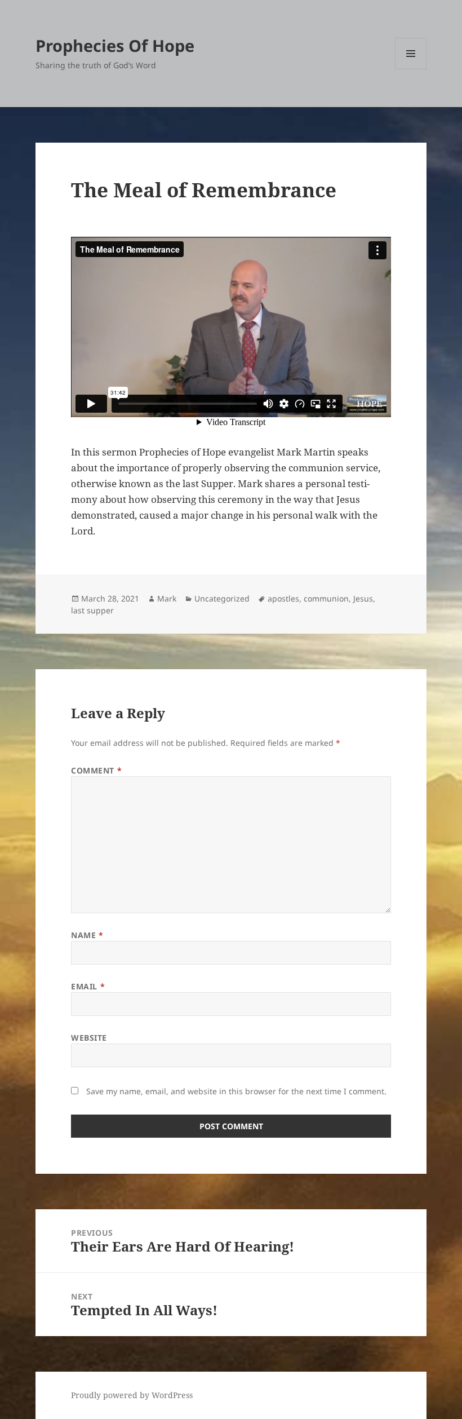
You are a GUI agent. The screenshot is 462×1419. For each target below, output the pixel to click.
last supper (92, 610)
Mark (166, 598)
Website (89, 1037)
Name (87, 935)
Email (88, 986)
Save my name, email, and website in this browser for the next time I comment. (236, 1091)
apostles (283, 598)
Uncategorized (222, 598)
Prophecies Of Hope (114, 45)
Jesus (363, 598)
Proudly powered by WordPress (132, 1395)
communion (326, 598)
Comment (96, 770)
